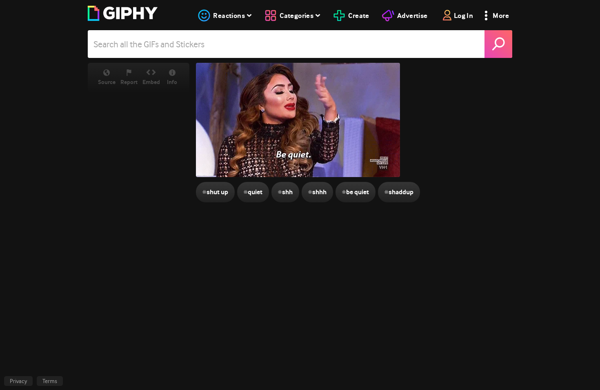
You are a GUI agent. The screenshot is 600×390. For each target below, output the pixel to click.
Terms (49, 381)
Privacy (18, 381)
